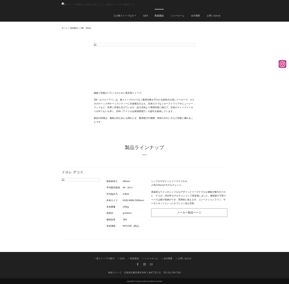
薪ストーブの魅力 (105, 258)
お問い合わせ (184, 258)
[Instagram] (144, 264)
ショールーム (151, 258)
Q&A (122, 258)
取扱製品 (134, 258)
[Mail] (151, 264)
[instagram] (282, 64)
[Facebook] (137, 264)
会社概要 (167, 258)
